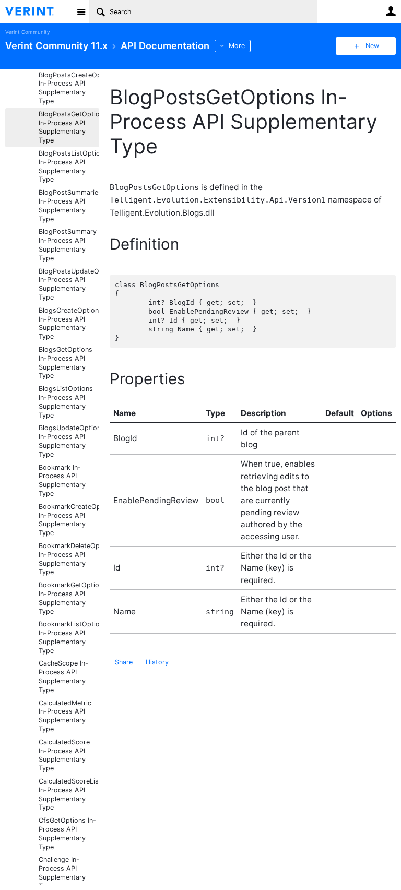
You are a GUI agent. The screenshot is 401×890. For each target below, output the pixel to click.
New (372, 46)
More (237, 46)
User (390, 11)
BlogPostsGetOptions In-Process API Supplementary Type (69, 127)
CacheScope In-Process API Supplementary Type (63, 676)
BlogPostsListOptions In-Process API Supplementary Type (69, 166)
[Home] (37, 11)
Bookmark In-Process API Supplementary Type (62, 480)
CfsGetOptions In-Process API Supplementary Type (67, 833)
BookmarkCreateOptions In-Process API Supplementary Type (69, 520)
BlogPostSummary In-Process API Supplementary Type (68, 245)
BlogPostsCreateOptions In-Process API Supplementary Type (69, 88)
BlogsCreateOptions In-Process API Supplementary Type (69, 323)
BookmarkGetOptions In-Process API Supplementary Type (69, 598)
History (157, 662)
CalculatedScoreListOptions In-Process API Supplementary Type (69, 794)
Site (81, 11)
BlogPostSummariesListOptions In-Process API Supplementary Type (69, 205)
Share (124, 662)
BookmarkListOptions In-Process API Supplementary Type (69, 637)
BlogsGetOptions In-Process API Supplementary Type (65, 362)
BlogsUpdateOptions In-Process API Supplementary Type (69, 441)
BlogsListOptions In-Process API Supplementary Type (66, 402)
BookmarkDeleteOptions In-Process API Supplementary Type (69, 559)
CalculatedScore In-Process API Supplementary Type (64, 755)
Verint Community (27, 32)
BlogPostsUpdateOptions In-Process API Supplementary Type (69, 284)
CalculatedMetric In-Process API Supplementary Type (65, 716)
